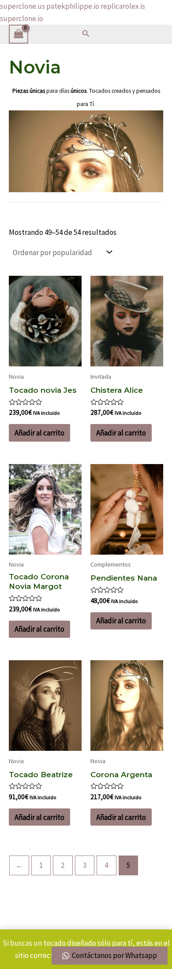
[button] (86, 34)
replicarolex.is (123, 6)
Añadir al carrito (39, 433)
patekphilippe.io (72, 6)
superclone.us (22, 6)
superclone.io (21, 18)
